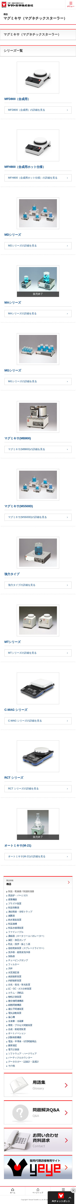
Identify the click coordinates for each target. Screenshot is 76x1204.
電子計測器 (13, 1049)
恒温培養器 (13, 907)
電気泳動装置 (14, 1013)
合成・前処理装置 (17, 1029)
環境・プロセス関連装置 (20, 1025)
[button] (61, 1197)
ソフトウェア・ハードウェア (22, 1053)
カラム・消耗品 (16, 992)
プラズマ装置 (14, 903)
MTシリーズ (12, 642)
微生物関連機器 (16, 1001)
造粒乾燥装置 (26, 948)
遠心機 (11, 1017)
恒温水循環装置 (16, 928)
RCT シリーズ (13, 777)
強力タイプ (11, 574)
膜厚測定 (12, 1045)
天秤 (10, 968)
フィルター (13, 964)
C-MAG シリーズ (15, 709)
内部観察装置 (14, 980)
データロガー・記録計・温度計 (23, 1061)
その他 (11, 1065)
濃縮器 (26, 936)
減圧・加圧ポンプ (17, 940)
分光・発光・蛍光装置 (19, 984)
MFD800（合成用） (17, 99)
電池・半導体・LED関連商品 (22, 1041)
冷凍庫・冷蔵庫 (16, 1021)
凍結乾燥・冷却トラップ (20, 911)
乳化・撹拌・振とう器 (19, 944)
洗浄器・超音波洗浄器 (19, 952)
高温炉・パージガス (18, 895)
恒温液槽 (12, 923)
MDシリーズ (12, 234)
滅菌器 (11, 915)
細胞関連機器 (14, 1005)
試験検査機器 (14, 1037)
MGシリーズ (12, 370)
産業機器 (12, 899)
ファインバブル (16, 932)
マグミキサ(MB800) (17, 438)
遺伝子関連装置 (16, 1009)
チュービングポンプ (18, 960)
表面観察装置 (14, 976)
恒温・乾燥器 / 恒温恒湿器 (21, 891)
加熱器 (11, 956)
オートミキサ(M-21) (17, 845)
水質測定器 (13, 972)
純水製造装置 (14, 919)
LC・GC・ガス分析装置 (19, 988)
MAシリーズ (12, 302)
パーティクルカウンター (20, 1057)
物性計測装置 (14, 996)
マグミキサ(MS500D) (18, 506)
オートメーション (17, 1033)
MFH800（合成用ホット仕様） (25, 167)
